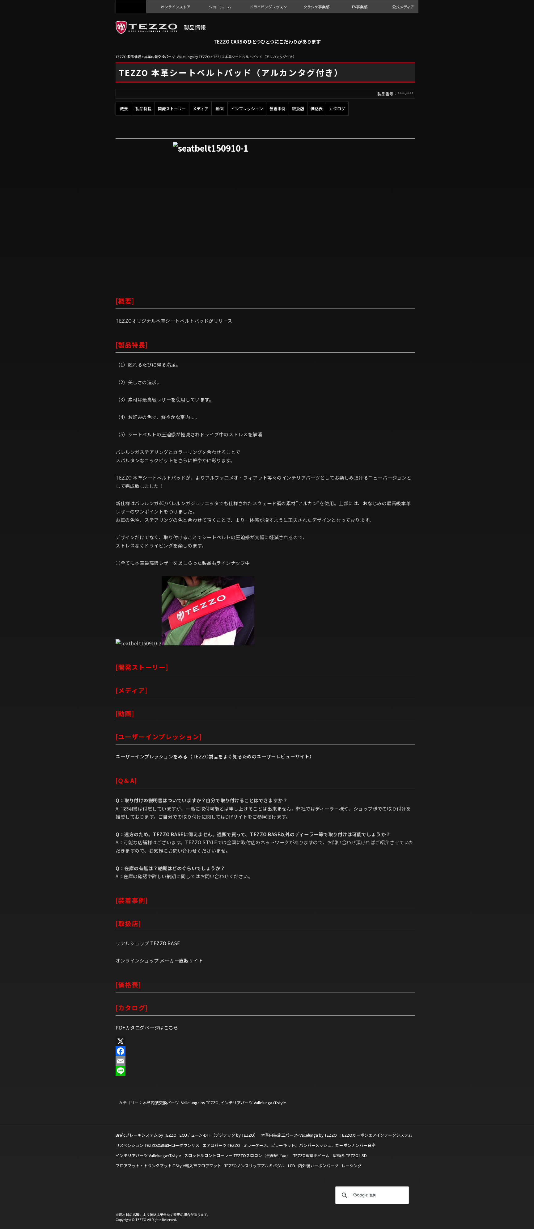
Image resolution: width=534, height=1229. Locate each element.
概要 (124, 108)
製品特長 (143, 108)
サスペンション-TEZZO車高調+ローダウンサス (157, 1145)
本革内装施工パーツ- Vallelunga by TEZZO (299, 1135)
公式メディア (403, 6)
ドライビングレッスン (268, 6)
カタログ (337, 108)
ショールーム (220, 6)
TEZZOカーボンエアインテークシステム (376, 1135)
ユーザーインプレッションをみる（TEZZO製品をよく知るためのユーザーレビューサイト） (215, 756)
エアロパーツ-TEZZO (221, 1145)
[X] (265, 1041)
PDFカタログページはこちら (147, 1027)
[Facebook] (265, 1051)
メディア (200, 108)
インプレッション (247, 108)
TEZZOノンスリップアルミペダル (254, 1165)
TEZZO (131, 6)
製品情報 (195, 27)
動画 (220, 108)
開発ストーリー (172, 108)
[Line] (265, 1071)
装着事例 (277, 108)
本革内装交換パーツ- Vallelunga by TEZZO (180, 1102)
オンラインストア (175, 6)
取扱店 (298, 108)
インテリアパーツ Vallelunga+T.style (253, 1102)
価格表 (317, 108)
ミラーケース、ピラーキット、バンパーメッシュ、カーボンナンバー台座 (309, 1145)
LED (291, 1165)
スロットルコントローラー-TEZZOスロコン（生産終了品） (237, 1155)
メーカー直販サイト (181, 960)
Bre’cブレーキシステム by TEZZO (146, 1135)
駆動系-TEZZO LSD (350, 1155)
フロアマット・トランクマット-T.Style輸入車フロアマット (168, 1165)
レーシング (351, 1165)
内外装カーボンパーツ (318, 1165)
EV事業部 (359, 6)
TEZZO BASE (165, 943)
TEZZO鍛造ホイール (311, 1155)
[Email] (265, 1061)
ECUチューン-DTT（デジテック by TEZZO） (219, 1135)
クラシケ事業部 (316, 6)
